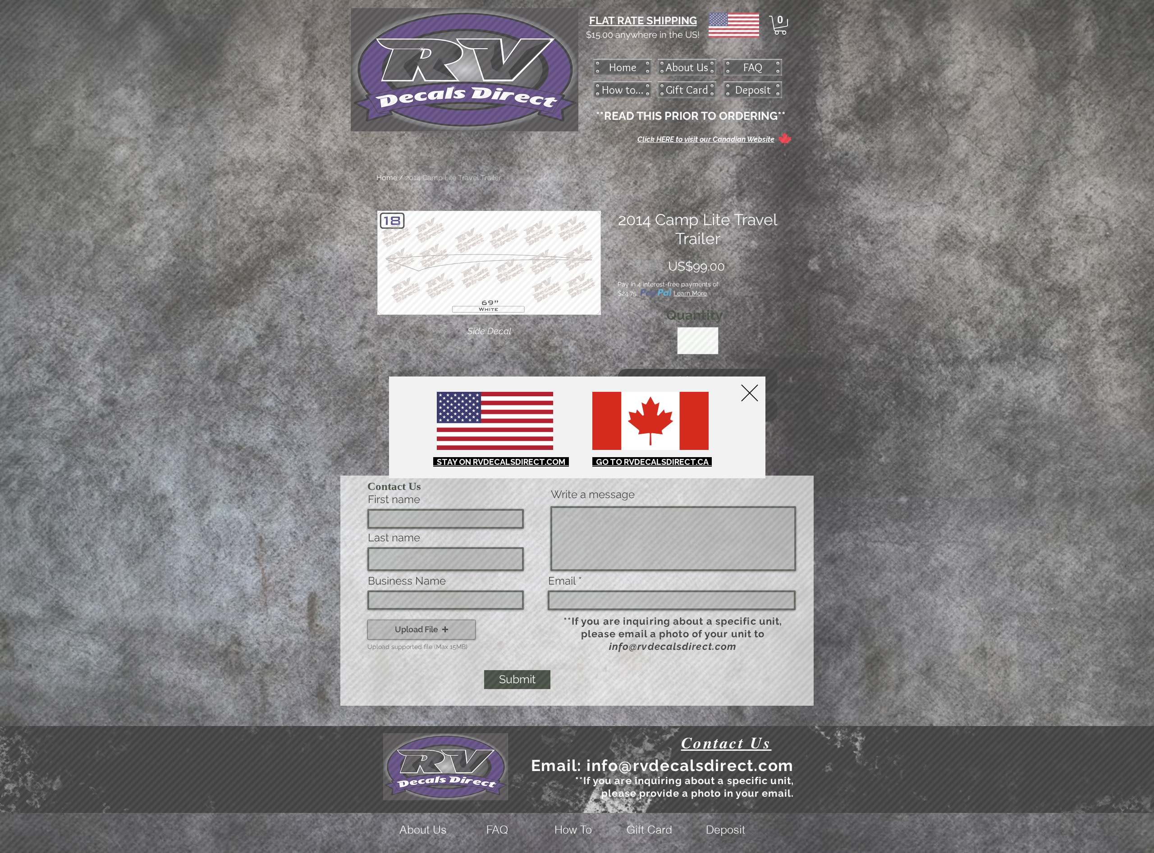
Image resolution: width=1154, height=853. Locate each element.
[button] (749, 393)
